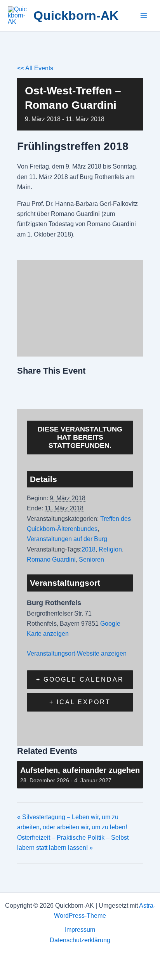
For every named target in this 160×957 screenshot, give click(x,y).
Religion (110, 549)
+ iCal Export (80, 702)
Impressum (80, 929)
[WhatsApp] (82, 388)
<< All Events (35, 68)
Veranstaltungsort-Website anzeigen (77, 653)
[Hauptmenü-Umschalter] (143, 15)
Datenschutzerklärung (80, 940)
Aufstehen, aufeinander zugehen (80, 770)
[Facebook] (25, 388)
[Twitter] (43, 388)
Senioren (91, 559)
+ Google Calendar (80, 679)
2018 (89, 549)
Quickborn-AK (75, 16)
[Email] (63, 388)
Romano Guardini (51, 559)
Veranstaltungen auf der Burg (67, 539)
